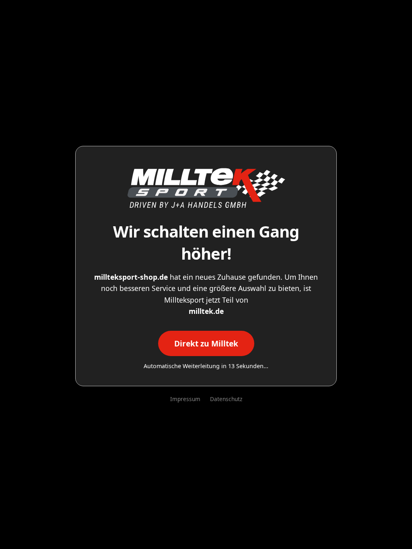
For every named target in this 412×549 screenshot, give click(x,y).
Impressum (185, 399)
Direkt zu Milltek (206, 343)
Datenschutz (226, 399)
